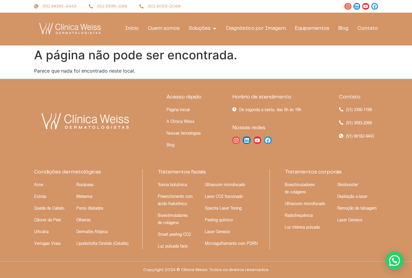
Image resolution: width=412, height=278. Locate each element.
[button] (394, 260)
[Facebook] (374, 6)
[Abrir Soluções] (214, 29)
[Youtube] (365, 6)
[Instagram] (347, 6)
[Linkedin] (356, 6)
